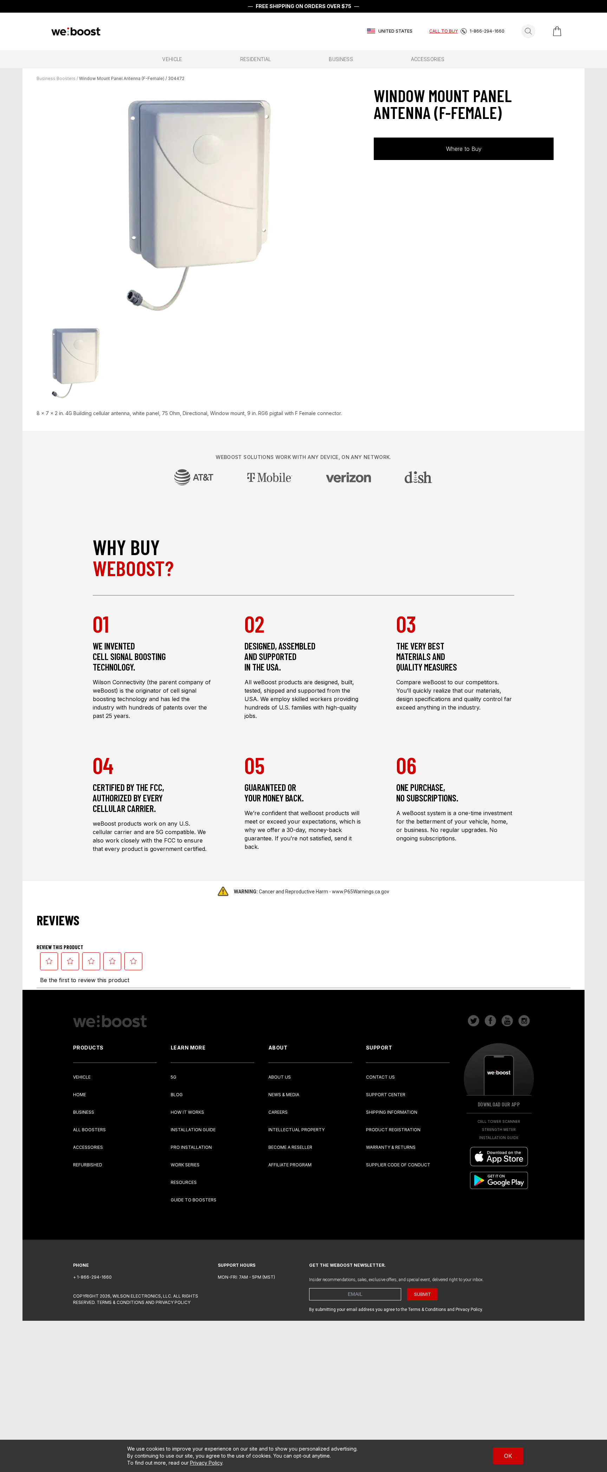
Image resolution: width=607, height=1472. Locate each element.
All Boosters (89, 1129)
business (341, 59)
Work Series (185, 1164)
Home (79, 1094)
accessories (428, 59)
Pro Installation (191, 1147)
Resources (184, 1182)
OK (508, 1455)
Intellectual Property (296, 1129)
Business (83, 1112)
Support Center (385, 1094)
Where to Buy (464, 148)
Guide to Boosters (193, 1200)
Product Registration (393, 1129)
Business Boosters (56, 78)
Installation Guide (193, 1129)
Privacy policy (173, 1302)
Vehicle (82, 1077)
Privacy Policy (206, 1463)
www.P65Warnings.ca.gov (360, 891)
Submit (422, 1294)
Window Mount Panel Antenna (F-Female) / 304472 (131, 78)
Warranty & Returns (391, 1147)
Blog (177, 1094)
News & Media (283, 1094)
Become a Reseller (290, 1147)
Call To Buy (443, 31)
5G (173, 1077)
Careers (278, 1112)
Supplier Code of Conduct (398, 1164)
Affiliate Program (290, 1164)
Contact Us (380, 1077)
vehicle (172, 59)
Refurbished (87, 1164)
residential (255, 59)
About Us (279, 1077)
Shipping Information (391, 1112)
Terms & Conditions (120, 1302)
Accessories (88, 1147)
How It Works (187, 1112)
